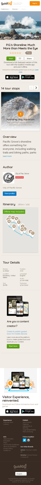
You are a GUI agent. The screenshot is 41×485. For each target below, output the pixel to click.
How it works (27, 422)
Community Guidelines (11, 444)
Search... (23, 9)
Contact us (6, 450)
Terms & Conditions (9, 446)
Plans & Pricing (28, 432)
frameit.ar (23, 455)
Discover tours (8, 422)
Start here (13, 346)
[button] (32, 234)
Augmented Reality (29, 430)
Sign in (35, 3)
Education (6, 441)
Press (5, 443)
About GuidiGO (8, 439)
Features (26, 424)
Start (11, 59)
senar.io (22, 450)
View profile (10, 193)
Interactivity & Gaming (27, 427)
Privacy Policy (8, 448)
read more (7, 156)
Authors (6, 424)
